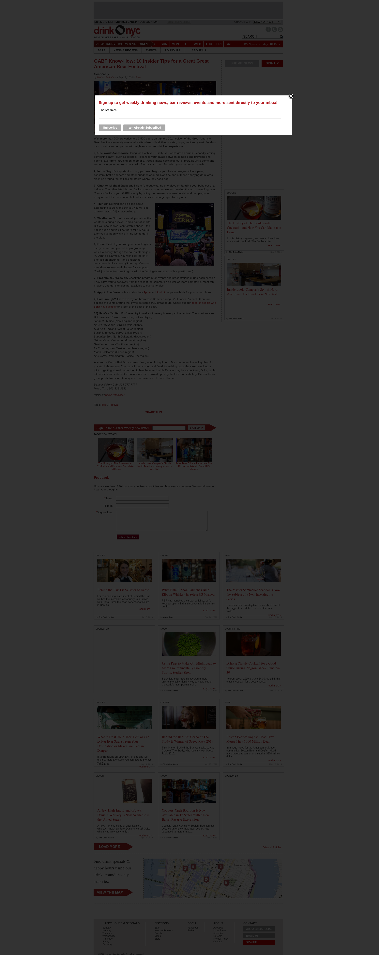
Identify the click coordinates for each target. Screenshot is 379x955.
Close (291, 96)
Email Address (107, 109)
